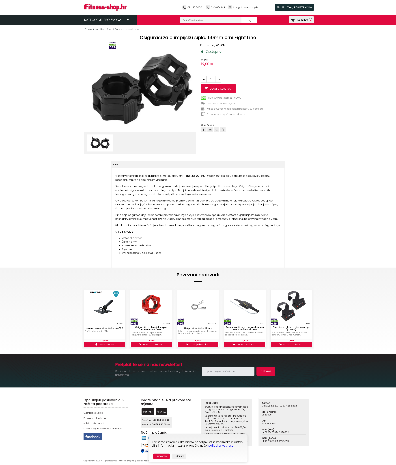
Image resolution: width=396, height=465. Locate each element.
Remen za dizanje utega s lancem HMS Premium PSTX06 (245, 328)
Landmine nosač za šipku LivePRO (104, 328)
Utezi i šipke (106, 29)
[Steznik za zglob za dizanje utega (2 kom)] (291, 306)
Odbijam (179, 456)
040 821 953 (218, 7)
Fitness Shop (91, 29)
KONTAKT (148, 411)
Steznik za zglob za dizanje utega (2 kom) (291, 328)
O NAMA (161, 411)
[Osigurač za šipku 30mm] (198, 306)
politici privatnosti (221, 445)
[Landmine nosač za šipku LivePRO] (104, 306)
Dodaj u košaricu (221, 89)
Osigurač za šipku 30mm (198, 328)
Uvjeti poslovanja (93, 412)
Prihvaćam (161, 456)
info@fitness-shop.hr (246, 7)
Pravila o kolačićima (95, 418)
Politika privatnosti (94, 423)
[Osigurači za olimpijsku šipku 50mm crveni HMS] (151, 306)
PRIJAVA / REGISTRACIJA (296, 7)
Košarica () (304, 20)
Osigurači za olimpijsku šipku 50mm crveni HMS (151, 328)
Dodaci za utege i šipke (127, 29)
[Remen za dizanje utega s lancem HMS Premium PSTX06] (244, 306)
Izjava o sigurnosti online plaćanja (103, 428)
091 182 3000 (194, 7)
